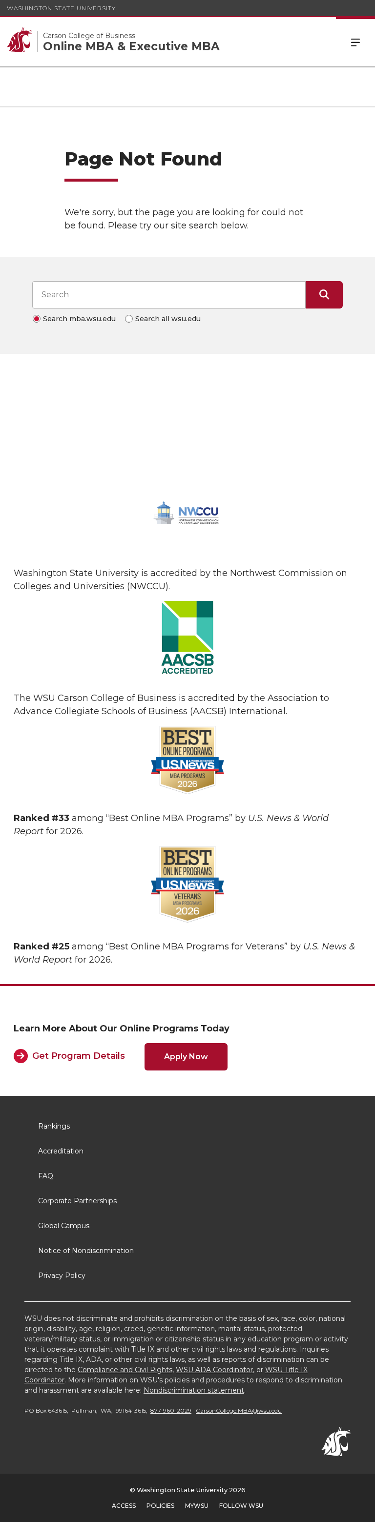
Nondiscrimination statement (194, 1390)
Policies (160, 1505)
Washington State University (61, 8)
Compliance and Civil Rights (125, 1369)
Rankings (54, 1126)
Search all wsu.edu (168, 318)
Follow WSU (241, 1505)
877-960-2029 (170, 1410)
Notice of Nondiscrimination (86, 1250)
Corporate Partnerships (77, 1200)
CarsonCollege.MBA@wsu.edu (239, 1410)
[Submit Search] (324, 295)
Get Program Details (78, 1055)
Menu (355, 41)
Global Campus (63, 1225)
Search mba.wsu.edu (79, 318)
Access (124, 1505)
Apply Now (186, 1056)
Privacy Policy (61, 1275)
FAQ (45, 1176)
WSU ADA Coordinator (214, 1369)
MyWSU (196, 1505)
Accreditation (60, 1151)
